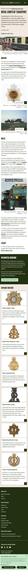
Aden (14, 162)
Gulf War (3, 234)
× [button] (26, 555)
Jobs (2, 509)
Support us (3, 505)
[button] (14, 565)
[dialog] (14, 562)
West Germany (5, 223)
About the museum (5, 494)
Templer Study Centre (6, 523)
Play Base (3, 518)
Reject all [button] (21, 567)
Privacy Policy (8, 562)
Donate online (4, 507)
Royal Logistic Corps (6, 250)
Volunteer (3, 511)
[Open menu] (25, 2)
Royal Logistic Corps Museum (10, 279)
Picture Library (4, 525)
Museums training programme (8, 534)
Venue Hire (3, 527)
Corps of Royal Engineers (16, 65)
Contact (3, 498)
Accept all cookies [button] (8, 567)
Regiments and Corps (17, 8)
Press (2, 496)
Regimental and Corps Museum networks (11, 536)
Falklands (19, 164)
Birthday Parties (5, 520)
